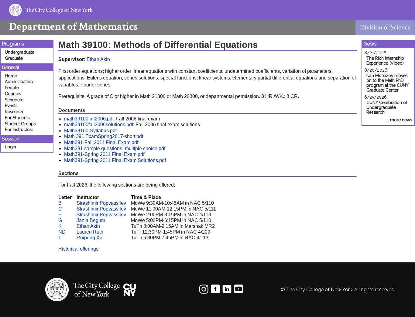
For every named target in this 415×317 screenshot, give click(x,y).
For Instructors (19, 129)
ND (62, 231)
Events (11, 105)
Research (14, 111)
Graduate (14, 58)
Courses (13, 93)
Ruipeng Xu (89, 237)
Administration (19, 81)
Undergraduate (19, 52)
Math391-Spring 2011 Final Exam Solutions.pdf (115, 160)
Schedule (14, 99)
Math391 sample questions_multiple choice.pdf (114, 148)
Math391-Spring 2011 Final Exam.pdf (104, 154)
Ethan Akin (98, 59)
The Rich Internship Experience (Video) (385, 61)
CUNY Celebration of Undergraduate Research (386, 107)
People (12, 87)
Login (10, 146)
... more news (399, 119)
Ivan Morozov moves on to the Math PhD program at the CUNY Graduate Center (387, 83)
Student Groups (20, 123)
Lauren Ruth (90, 231)
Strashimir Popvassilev (101, 203)
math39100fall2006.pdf (89, 118)
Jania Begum (91, 220)
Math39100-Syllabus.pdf (90, 130)
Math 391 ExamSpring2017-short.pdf (103, 136)
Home (11, 75)
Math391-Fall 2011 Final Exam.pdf (101, 142)
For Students (17, 117)
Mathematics (73, 26)
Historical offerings (78, 248)
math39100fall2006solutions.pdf (98, 124)
